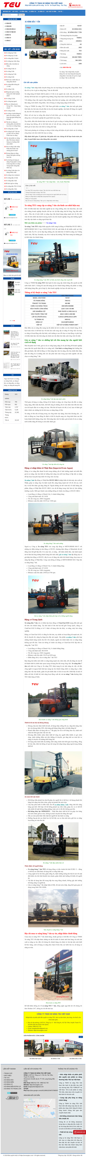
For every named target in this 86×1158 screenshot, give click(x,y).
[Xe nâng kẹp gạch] (36, 1048)
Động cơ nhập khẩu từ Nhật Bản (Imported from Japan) (40, 196)
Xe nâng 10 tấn (10, 110)
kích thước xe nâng (13, 378)
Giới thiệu (15, 11)
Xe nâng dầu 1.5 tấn (12, 128)
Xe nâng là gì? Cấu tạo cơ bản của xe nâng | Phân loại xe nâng (13, 133)
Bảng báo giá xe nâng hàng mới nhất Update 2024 (13, 94)
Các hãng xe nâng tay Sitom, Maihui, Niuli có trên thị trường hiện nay (15, 334)
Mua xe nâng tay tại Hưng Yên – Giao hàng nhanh (13, 106)
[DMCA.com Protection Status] (12, 1093)
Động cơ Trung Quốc (31, 198)
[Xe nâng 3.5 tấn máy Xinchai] (11, 293)
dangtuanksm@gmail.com (11, 217)
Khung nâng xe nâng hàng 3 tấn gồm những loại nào (13, 155)
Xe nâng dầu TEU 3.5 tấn (13, 186)
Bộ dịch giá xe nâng (12, 183)
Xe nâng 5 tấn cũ (11, 68)
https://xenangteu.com (36, 1084)
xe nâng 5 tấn (8, 381)
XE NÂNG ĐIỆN (8, 26)
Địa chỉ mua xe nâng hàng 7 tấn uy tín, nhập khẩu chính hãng (42, 200)
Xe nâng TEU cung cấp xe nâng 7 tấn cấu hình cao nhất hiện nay (43, 190)
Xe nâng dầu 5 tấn (11, 180)
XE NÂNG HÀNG (24, 11)
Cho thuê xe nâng (51, 11)
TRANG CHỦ (8, 11)
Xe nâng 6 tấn (55, 1058)
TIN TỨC (7, 1077)
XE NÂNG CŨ (7, 40)
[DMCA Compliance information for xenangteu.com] (12, 1098)
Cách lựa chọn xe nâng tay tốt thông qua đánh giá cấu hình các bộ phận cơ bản (15, 354)
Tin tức (60, 11)
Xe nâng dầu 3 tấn (75, 1058)
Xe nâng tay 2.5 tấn (11, 55)
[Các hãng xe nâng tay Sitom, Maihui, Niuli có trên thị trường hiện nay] (11, 283)
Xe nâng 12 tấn (10, 98)
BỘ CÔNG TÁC (8, 35)
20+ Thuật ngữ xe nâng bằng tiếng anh (15, 365)
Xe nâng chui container (13, 175)
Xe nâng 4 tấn (10, 89)
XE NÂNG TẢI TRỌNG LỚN (10, 32)
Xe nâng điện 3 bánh (12, 58)
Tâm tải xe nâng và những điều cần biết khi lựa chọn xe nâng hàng (13, 124)
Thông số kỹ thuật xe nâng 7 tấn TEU (35, 192)
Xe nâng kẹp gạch (35, 1058)
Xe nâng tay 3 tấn (11, 53)
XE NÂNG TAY (8, 37)
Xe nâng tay (32, 11)
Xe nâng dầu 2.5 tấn (12, 178)
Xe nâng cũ (41, 11)
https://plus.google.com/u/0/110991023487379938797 (43, 1090)
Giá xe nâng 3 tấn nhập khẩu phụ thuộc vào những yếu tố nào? (13, 148)
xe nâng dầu (10, 383)
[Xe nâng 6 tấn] (56, 1048)
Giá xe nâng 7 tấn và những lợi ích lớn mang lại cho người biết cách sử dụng (46, 194)
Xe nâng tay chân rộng (12, 61)
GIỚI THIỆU (7, 1075)
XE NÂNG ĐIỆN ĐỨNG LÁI (10, 29)
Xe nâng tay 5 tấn (11, 74)
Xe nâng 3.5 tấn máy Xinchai (15, 344)
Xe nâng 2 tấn (10, 71)
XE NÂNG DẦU (8, 23)
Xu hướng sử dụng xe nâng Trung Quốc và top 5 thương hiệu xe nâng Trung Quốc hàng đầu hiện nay (13, 163)
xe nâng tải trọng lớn (14, 385)
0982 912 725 (35, 1083)
